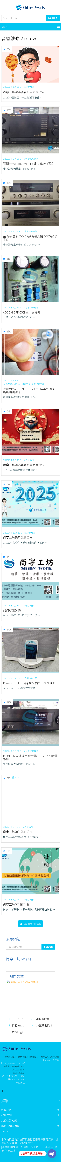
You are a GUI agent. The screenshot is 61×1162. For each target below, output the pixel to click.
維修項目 (6, 1110)
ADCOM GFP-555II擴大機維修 (21, 312)
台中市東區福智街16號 (14, 1066)
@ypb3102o (19, 1072)
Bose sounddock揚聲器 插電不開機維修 (29, 683)
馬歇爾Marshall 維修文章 (18, 384)
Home (4, 1131)
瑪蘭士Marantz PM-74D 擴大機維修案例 (28, 163)
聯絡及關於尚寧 (10, 1126)
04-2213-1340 (18, 1069)
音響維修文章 (37, 384)
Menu (5, 27)
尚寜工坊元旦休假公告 (17, 537)
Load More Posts (32, 923)
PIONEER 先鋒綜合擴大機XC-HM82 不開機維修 (30, 757)
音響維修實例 (31, 158)
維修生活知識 (9, 1120)
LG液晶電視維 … (45, 1025)
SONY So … (19, 1019)
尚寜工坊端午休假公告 (17, 831)
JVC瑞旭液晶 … (43, 1019)
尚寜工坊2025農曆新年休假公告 (23, 464)
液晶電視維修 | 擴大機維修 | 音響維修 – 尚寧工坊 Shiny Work (32, 1056)
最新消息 (29, 86)
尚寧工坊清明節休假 (16, 904)
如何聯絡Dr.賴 (12, 610)
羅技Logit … (19, 1032)
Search (52, 18)
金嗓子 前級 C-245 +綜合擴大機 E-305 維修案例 (30, 238)
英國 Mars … (19, 1025)
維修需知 (6, 1115)
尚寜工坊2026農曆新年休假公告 (23, 92)
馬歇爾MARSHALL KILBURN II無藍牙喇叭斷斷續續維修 (29, 390)
